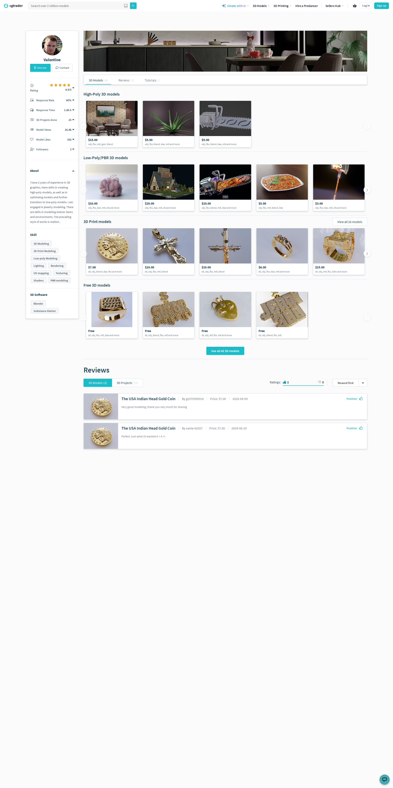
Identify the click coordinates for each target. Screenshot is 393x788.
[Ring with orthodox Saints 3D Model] (339, 251)
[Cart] (354, 5)
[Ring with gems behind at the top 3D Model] (282, 251)
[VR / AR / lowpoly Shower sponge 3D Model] (112, 187)
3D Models (97, 383)
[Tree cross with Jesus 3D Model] (225, 251)
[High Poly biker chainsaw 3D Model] (225, 124)
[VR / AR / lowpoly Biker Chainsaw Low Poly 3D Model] (225, 187)
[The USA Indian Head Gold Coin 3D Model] (112, 251)
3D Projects (127, 383)
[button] (126, 5)
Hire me (41, 68)
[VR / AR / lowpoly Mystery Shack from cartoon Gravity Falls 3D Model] (168, 187)
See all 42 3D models (225, 351)
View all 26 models (349, 222)
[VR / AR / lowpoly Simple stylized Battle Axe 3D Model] (339, 187)
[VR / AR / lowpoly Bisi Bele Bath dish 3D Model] (282, 187)
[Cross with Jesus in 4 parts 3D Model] (168, 251)
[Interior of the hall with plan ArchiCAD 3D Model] (112, 124)
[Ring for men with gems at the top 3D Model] (112, 315)
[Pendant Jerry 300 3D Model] (282, 315)
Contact (64, 68)
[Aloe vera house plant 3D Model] (168, 124)
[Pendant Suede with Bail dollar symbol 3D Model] (168, 315)
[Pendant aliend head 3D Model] (225, 315)
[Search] (133, 5)
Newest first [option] (345, 383)
